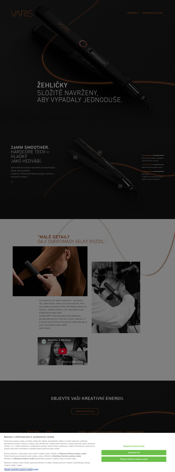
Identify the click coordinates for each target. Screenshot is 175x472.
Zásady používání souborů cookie (18, 469)
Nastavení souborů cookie (133, 446)
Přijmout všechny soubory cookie (133, 459)
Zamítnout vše (134, 453)
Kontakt (35, 469)
